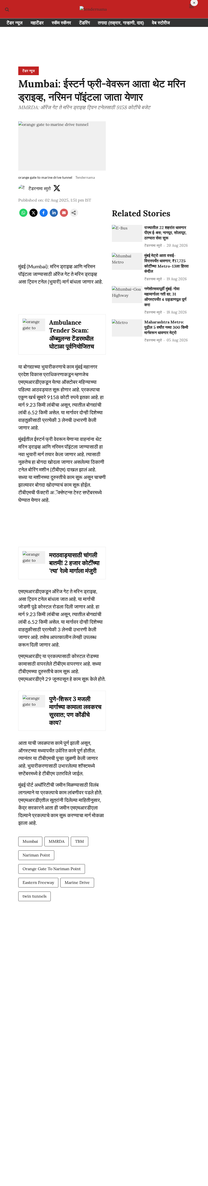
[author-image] (22, 189)
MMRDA (56, 841)
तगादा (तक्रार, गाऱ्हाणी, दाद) (121, 23)
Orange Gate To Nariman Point (52, 868)
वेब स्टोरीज (161, 23)
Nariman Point (36, 855)
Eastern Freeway (38, 882)
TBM (79, 841)
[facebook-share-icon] (44, 215)
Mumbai (30, 841)
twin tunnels (34, 896)
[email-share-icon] (64, 215)
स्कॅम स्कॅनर (61, 23)
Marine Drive (77, 882)
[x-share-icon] (33, 215)
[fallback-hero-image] (127, 233)
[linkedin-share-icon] (54, 215)
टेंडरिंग (84, 23)
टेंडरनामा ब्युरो (39, 188)
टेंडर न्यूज (15, 23)
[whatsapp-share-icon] (23, 215)
